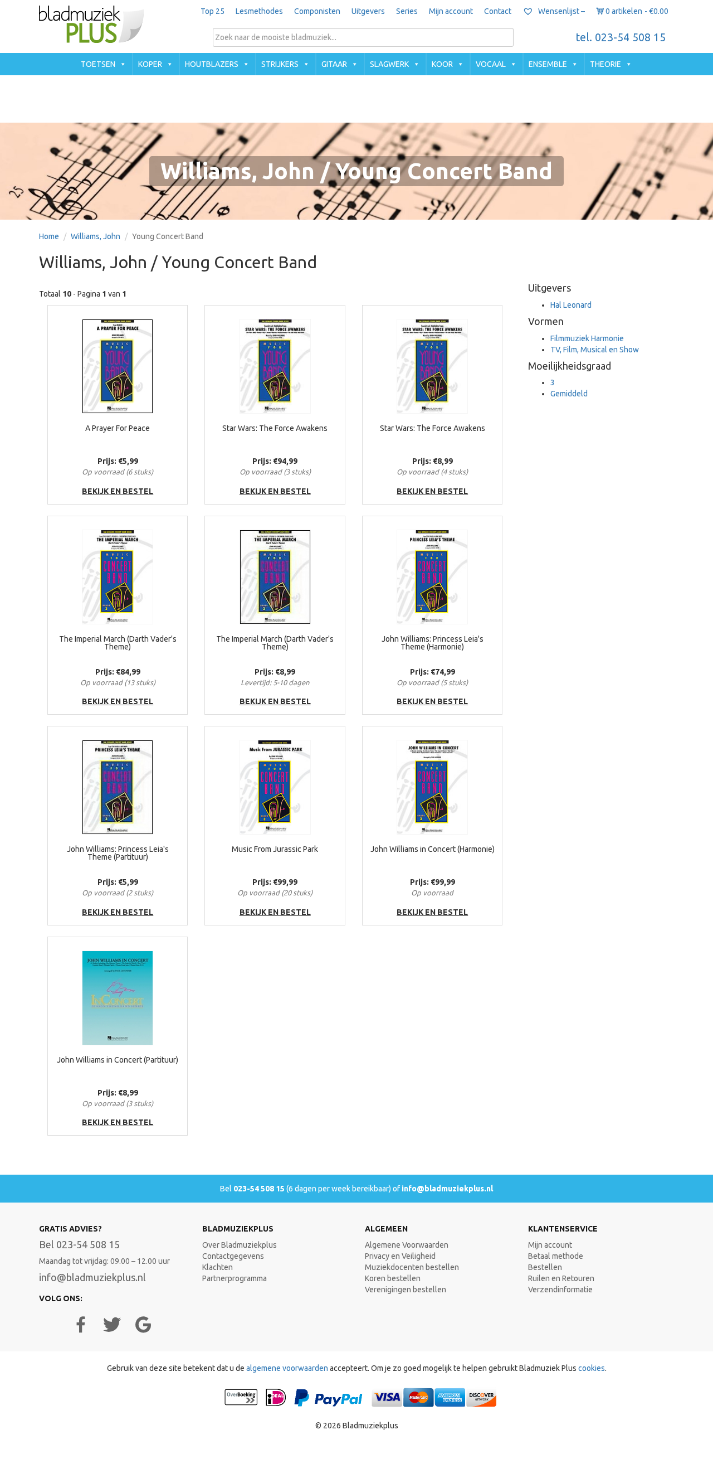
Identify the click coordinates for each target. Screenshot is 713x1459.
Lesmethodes (259, 11)
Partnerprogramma (234, 1278)
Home (49, 236)
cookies (591, 1368)
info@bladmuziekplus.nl (447, 1188)
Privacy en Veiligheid (400, 1256)
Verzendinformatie (560, 1289)
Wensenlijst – (560, 11)
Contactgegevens (233, 1256)
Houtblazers (211, 64)
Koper (150, 64)
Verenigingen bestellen (405, 1289)
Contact (497, 11)
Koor (442, 64)
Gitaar (334, 64)
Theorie (605, 64)
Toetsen (98, 64)
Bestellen (545, 1267)
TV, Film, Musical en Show (594, 349)
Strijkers (280, 64)
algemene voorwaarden (287, 1368)
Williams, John (95, 236)
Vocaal (491, 64)
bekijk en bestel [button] (117, 491)
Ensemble (548, 64)
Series (407, 11)
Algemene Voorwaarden (406, 1244)
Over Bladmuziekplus (239, 1244)
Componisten (317, 11)
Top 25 (212, 11)
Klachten (217, 1267)
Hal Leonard (571, 304)
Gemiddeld (569, 393)
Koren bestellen (393, 1278)
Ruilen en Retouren (561, 1278)
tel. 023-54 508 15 (621, 37)
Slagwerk (389, 64)
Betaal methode (555, 1256)
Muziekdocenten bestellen (412, 1267)
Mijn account (451, 11)
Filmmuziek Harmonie (587, 338)
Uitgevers (368, 11)
